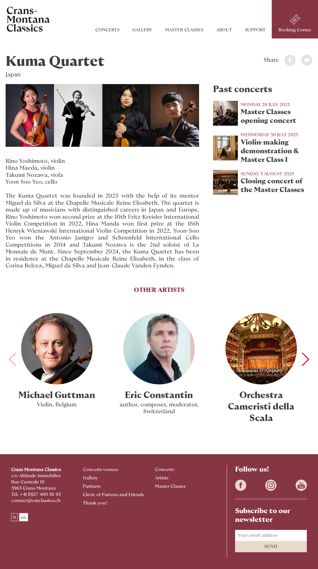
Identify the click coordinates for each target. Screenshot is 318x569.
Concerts (107, 30)
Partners (91, 486)
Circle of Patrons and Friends (113, 494)
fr (14, 517)
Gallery (142, 30)
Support (255, 30)
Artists (161, 478)
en (23, 517)
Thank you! (95, 503)
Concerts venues (100, 469)
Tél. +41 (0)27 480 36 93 (36, 494)
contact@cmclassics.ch (36, 500)
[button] (305, 359)
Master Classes (184, 30)
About (224, 30)
